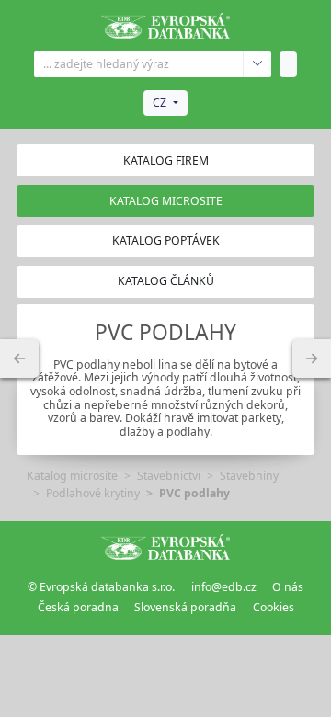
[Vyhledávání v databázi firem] (165, 547)
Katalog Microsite (166, 201)
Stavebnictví (168, 476)
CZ (159, 102)
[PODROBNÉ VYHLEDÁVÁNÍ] (19, 358)
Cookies (273, 607)
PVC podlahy (194, 493)
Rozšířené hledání (257, 64)
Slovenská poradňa (185, 607)
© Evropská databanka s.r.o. (101, 587)
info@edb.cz (224, 587)
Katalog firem (166, 160)
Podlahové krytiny (93, 493)
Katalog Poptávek (166, 240)
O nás (287, 587)
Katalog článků (166, 281)
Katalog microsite (72, 476)
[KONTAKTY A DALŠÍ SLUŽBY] (311, 358)
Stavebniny (249, 476)
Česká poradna (78, 607)
